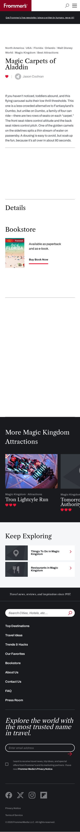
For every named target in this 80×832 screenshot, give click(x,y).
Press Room (14, 700)
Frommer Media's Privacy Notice (35, 769)
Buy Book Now (38, 259)
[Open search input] (67, 5)
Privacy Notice (13, 808)
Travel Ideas (14, 635)
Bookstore (13, 663)
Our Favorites (15, 653)
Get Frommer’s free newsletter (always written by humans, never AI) (40, 17)
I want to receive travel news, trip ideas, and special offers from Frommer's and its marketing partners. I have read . (42, 765)
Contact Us (13, 681)
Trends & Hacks (16, 644)
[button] (74, 5)
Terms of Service (14, 815)
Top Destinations (17, 626)
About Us (11, 672)
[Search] (70, 612)
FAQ (8, 690)
